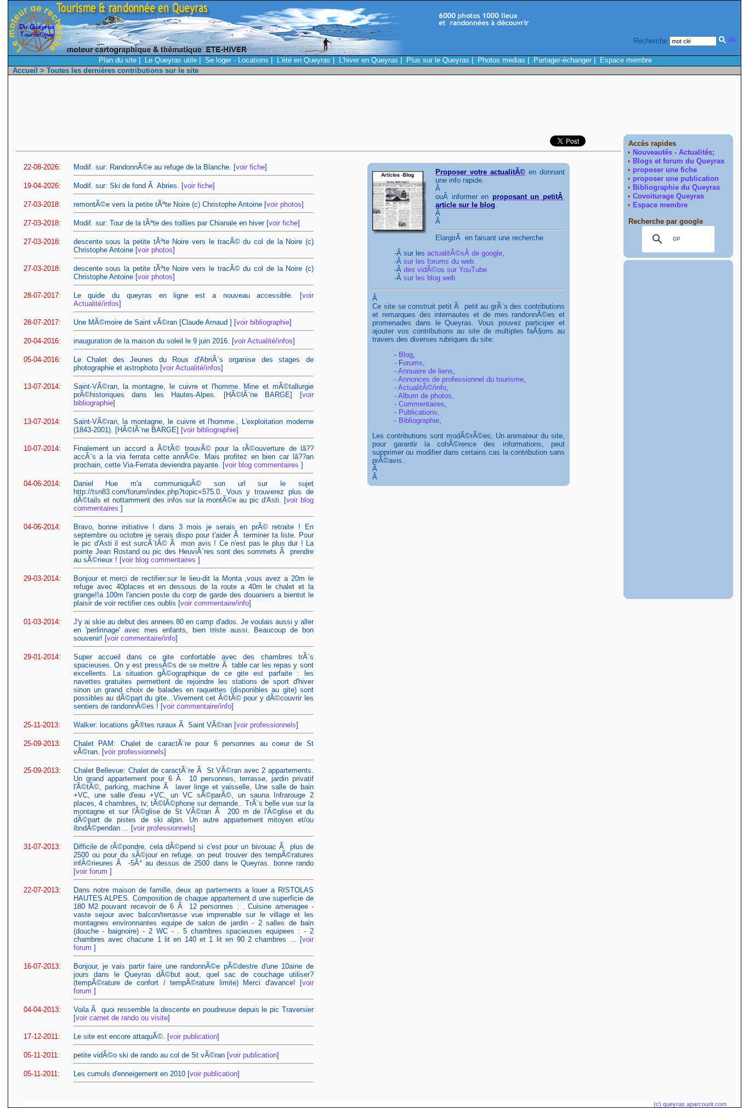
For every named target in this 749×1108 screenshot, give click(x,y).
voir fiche (250, 167)
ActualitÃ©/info (422, 387)
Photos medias (501, 60)
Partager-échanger (563, 60)
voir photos (284, 204)
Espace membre (626, 60)
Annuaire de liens (425, 371)
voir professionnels (266, 725)
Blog (406, 355)
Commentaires (422, 404)
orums (413, 363)
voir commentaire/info (214, 603)
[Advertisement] (533, 107)
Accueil (25, 70)
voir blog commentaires (263, 465)
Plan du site (118, 60)
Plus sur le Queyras (437, 60)
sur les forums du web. (440, 261)
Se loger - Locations (237, 60)
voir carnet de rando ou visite (122, 1018)
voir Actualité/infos (263, 341)
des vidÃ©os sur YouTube (445, 269)
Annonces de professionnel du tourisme (461, 379)
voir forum (93, 871)
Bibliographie (419, 420)
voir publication (193, 1036)
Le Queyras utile (171, 60)
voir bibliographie (263, 322)
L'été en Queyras (304, 60)
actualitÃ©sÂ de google (464, 253)
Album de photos (425, 396)
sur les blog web (429, 278)
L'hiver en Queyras (368, 60)
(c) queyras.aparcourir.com (690, 1104)
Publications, (419, 412)
